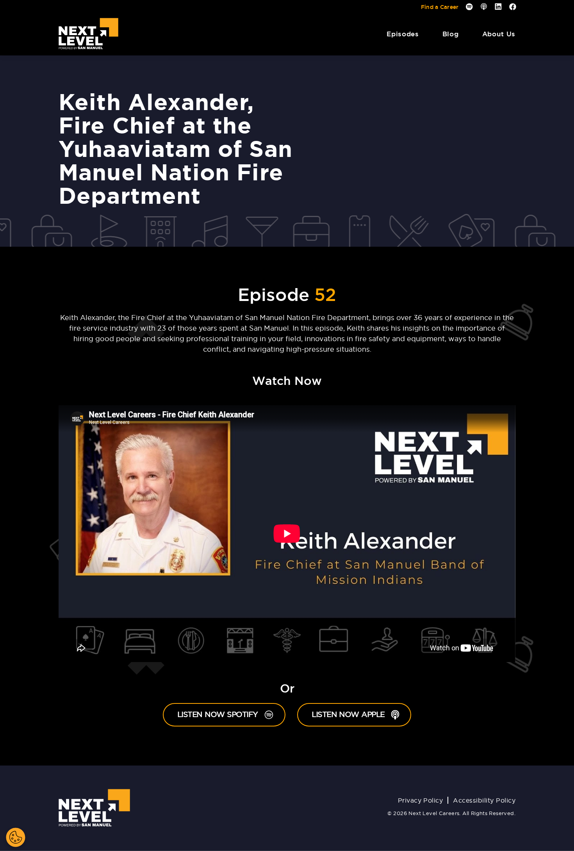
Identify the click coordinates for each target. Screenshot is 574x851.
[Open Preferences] (15, 837)
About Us (498, 33)
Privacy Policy (420, 800)
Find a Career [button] (440, 7)
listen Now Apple (361, 714)
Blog (450, 33)
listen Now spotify (231, 714)
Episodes (403, 33)
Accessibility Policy (484, 800)
